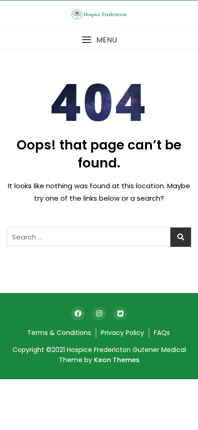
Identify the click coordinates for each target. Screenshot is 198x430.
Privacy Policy (122, 332)
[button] (99, 40)
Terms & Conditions (59, 332)
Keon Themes (117, 359)
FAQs (162, 332)
